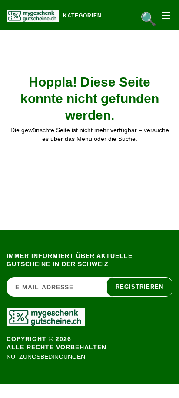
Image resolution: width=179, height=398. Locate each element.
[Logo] (33, 16)
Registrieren (139, 287)
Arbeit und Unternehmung (120, 34)
